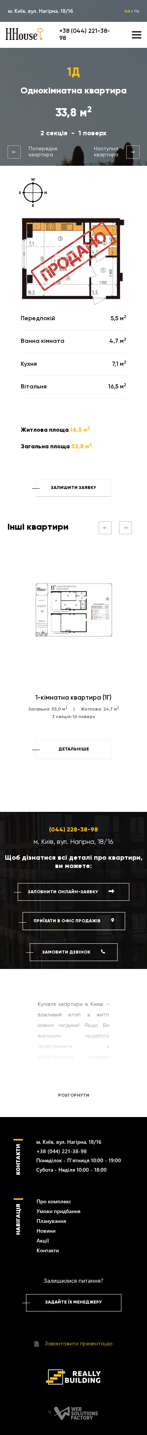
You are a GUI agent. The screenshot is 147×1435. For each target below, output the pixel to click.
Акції (43, 1240)
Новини (46, 1230)
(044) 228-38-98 (73, 830)
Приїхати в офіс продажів (68, 921)
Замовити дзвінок (67, 952)
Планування (51, 1220)
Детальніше (73, 749)
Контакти (48, 1250)
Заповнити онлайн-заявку (63, 892)
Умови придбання (58, 1211)
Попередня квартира (43, 151)
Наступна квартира (106, 151)
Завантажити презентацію (78, 1343)
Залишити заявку (73, 488)
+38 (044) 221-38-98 (61, 1151)
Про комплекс (54, 1201)
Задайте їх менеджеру (73, 1302)
